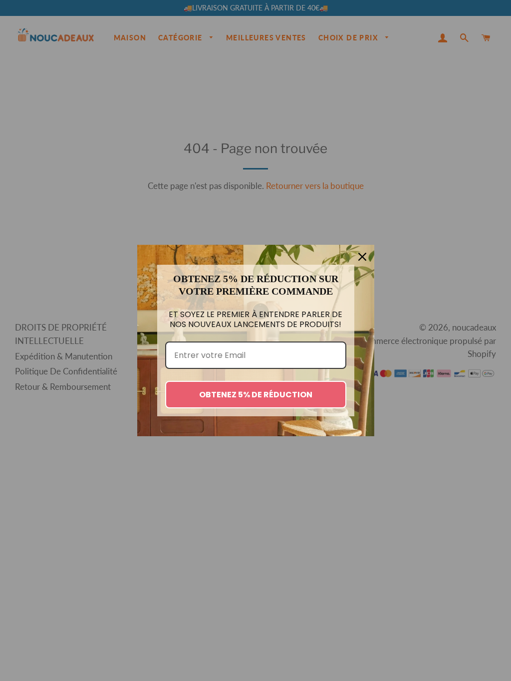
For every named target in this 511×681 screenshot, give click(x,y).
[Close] (362, 257)
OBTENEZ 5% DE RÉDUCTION (255, 394)
